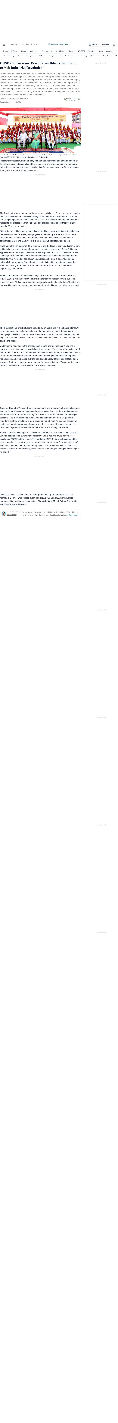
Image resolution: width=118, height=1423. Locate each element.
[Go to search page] (8, 44)
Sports (20, 56)
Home (5, 51)
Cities (101, 51)
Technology (83, 56)
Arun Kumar (6, 102)
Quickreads (95, 56)
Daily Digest (107, 56)
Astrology (109, 51)
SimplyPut (29, 56)
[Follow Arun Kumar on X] (14, 102)
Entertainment (47, 51)
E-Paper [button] (94, 44)
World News (60, 51)
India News (34, 51)
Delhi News (41, 56)
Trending (91, 51)
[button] (4, 44)
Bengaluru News (55, 56)
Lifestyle (71, 51)
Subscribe (105, 44)
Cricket (23, 51)
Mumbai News (70, 56)
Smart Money (9, 56)
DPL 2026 (81, 51)
